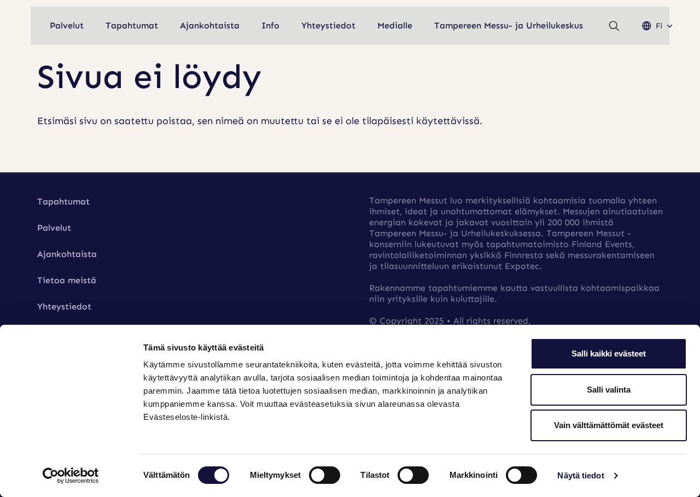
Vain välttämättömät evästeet (608, 425)
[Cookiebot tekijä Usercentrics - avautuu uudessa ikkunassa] (71, 475)
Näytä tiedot (580, 475)
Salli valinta (609, 389)
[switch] (324, 475)
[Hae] (614, 26)
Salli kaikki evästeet (608, 353)
